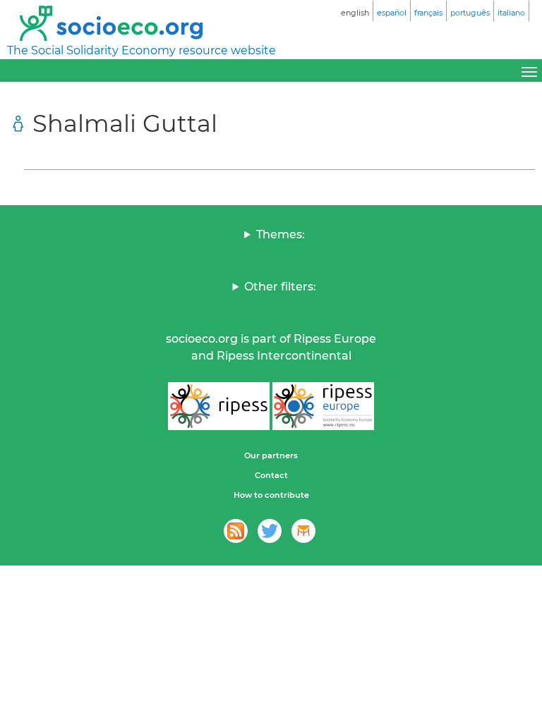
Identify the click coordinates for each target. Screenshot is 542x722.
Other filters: (280, 286)
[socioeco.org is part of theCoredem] (303, 531)
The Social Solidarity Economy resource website (141, 50)
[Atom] (236, 531)
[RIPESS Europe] (323, 406)
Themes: (280, 234)
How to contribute (271, 495)
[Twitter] (270, 531)
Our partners (271, 455)
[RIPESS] (219, 406)
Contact (271, 475)
